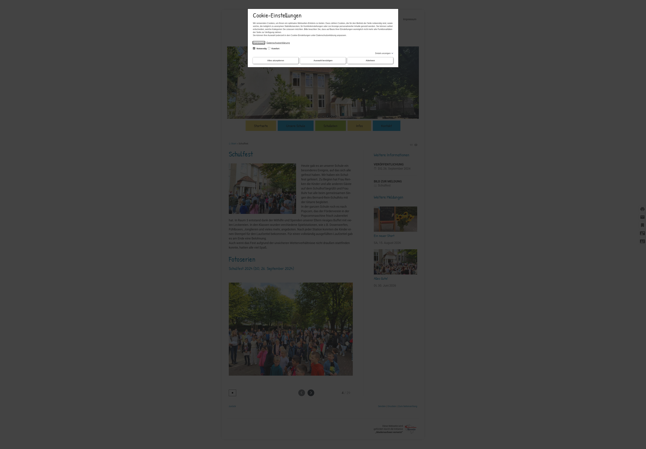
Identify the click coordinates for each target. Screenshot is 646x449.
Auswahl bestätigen (323, 60)
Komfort (275, 48)
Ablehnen (370, 60)
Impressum (259, 42)
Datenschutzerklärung (278, 42)
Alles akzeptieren (275, 60)
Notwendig (261, 48)
